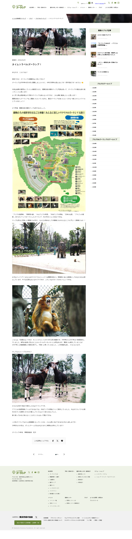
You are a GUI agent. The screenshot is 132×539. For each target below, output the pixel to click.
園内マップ (53, 482)
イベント (82, 7)
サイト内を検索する (78, 2)
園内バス (52, 485)
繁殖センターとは (71, 500)
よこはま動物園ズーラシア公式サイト (19, 7)
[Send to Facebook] (53, 441)
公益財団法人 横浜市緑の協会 (22, 517)
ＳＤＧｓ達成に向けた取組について (53, 520)
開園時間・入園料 (54, 477)
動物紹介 (80, 479)
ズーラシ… (41, 454)
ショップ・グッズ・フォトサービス (105, 477)
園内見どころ (81, 474)
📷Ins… (57, 454)
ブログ (100, 7)
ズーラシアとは (54, 474)
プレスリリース (94, 500)
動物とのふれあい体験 (84, 477)
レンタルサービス (54, 488)
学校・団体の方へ (42, 7)
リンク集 (89, 520)
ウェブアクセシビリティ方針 (72, 518)
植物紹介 (80, 482)
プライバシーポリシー (56, 518)
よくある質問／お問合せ (111, 7)
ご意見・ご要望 (98, 520)
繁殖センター (91, 7)
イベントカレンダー (55, 506)
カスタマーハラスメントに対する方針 (74, 520)
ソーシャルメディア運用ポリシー (90, 518)
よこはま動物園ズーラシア (19, 472)
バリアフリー (53, 491)
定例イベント (53, 503)
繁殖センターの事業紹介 (73, 503)
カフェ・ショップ (72, 7)
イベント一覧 (53, 500)
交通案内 (52, 479)
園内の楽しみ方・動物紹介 (57, 7)
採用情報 (46, 518)
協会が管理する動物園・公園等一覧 (28, 523)
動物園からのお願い (55, 493)
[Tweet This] (57, 441)
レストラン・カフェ (101, 474)
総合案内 (31, 7)
